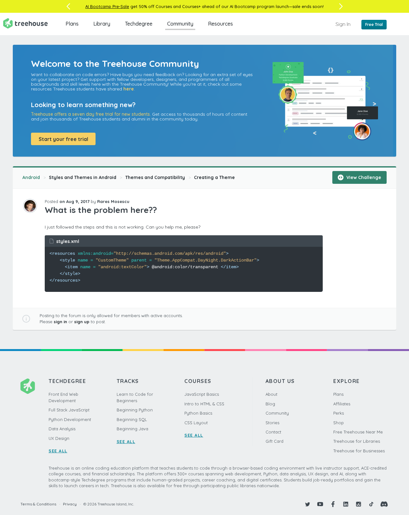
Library (101, 23)
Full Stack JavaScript (69, 409)
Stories (272, 422)
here (128, 89)
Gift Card (274, 441)
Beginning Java (132, 428)
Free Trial (374, 24)
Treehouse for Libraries (356, 441)
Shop (338, 422)
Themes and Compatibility (155, 177)
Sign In (343, 24)
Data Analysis (62, 428)
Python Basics (198, 413)
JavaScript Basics (201, 394)
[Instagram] (358, 504)
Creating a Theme (214, 177)
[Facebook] (332, 504)
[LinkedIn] (345, 504)
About (271, 394)
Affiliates (341, 403)
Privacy (70, 504)
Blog (270, 403)
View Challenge (363, 177)
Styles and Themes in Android (82, 177)
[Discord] (384, 504)
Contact (273, 431)
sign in (60, 321)
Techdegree (138, 23)
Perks (338, 413)
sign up (81, 321)
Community (180, 23)
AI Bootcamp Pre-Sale (107, 6)
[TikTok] (371, 504)
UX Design (59, 438)
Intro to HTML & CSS (204, 403)
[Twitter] (307, 504)
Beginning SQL (132, 419)
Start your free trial (63, 139)
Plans (72, 23)
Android (31, 177)
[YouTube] (320, 504)
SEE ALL (58, 450)
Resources (220, 23)
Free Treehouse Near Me (358, 431)
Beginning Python (135, 409)
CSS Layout (196, 422)
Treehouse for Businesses (359, 450)
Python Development (70, 419)
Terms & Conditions (38, 504)
